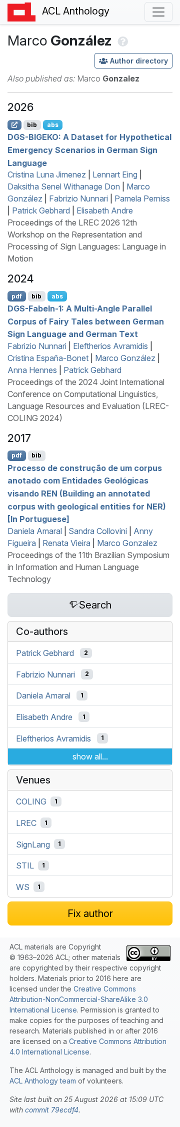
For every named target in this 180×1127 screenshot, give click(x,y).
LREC (26, 823)
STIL (25, 865)
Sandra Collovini (97, 531)
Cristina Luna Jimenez (47, 175)
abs (52, 124)
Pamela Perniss (142, 199)
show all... (90, 757)
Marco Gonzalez (127, 543)
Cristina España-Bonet (48, 358)
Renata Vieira (66, 543)
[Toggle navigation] (158, 12)
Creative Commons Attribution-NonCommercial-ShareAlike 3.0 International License (79, 999)
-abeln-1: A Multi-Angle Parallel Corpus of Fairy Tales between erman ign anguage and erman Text (86, 321)
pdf (17, 296)
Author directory (139, 60)
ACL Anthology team (43, 1080)
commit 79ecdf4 (51, 1110)
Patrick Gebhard (41, 211)
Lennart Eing (115, 175)
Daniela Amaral (35, 531)
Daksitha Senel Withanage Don (64, 187)
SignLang (33, 844)
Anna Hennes (32, 370)
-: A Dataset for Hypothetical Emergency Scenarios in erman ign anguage (90, 150)
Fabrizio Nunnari (78, 199)
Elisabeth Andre (104, 211)
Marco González (125, 358)
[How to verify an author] (122, 40)
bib (32, 124)
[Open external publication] (15, 125)
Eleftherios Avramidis (110, 346)
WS (23, 887)
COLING (31, 801)
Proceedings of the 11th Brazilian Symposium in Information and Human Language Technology (89, 567)
